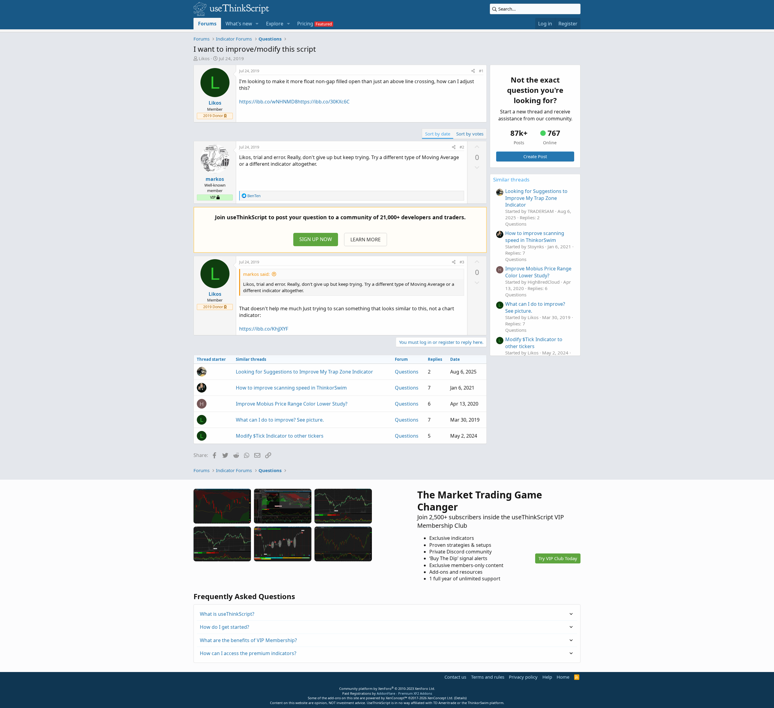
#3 (462, 262)
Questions (406, 371)
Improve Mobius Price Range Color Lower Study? (291, 403)
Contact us (455, 677)
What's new (239, 23)
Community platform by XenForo (387, 688)
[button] (257, 23)
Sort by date (437, 134)
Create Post (535, 156)
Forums (207, 23)
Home (563, 677)
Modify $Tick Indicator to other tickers (280, 435)
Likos (204, 58)
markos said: (256, 274)
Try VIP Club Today (557, 558)
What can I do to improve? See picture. (280, 419)
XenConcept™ (396, 698)
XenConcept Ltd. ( (441, 698)
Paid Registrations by (387, 693)
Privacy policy (523, 677)
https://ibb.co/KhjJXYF (263, 328)
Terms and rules (487, 677)
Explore (274, 23)
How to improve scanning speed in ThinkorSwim (291, 387)
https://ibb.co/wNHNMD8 (268, 101)
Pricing (305, 23)
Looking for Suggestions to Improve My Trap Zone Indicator (304, 371)
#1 (481, 70)
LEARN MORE (365, 239)
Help (547, 677)
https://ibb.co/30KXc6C (324, 101)
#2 (462, 147)
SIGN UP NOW (315, 239)
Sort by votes (469, 134)
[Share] (473, 70)
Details (460, 698)
